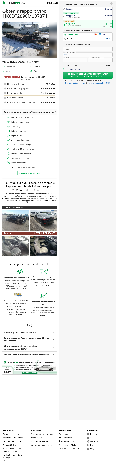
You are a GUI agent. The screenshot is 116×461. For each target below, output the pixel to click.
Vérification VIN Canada (13, 437)
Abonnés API (36, 437)
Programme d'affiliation (41, 441)
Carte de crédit (72, 34)
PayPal (69, 39)
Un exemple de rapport (29, 173)
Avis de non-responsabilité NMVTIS (99, 83)
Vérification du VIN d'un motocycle (13, 456)
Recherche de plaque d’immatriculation (12, 450)
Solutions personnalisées (41, 445)
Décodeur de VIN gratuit (13, 441)
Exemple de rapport (11, 434)
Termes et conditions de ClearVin (75, 83)
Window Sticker (9, 445)
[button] (5, 84)
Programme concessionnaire (43, 434)
